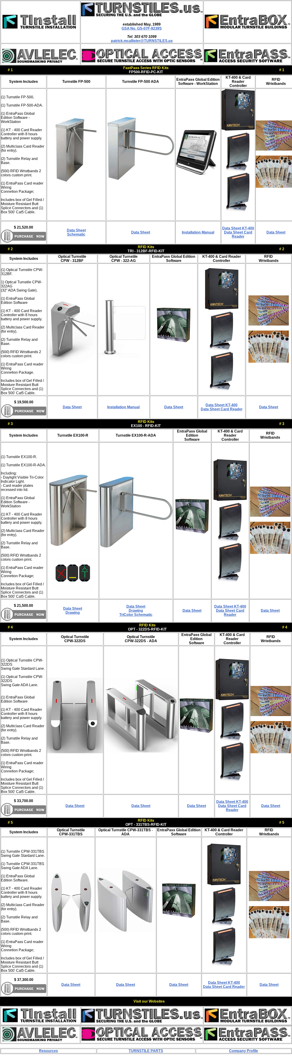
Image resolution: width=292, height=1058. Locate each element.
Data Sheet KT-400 (238, 228)
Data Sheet (76, 230)
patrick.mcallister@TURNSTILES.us (142, 41)
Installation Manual (198, 232)
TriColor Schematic (135, 615)
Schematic (76, 234)
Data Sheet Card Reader (238, 234)
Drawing (72, 613)
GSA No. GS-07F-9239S (142, 28)
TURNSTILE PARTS (146, 1051)
